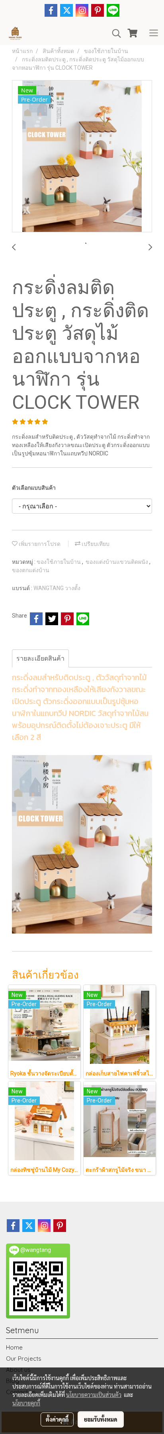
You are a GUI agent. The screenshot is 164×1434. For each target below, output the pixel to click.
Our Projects (23, 1358)
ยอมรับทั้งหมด (100, 1419)
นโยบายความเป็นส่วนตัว (93, 1394)
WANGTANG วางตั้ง (56, 588)
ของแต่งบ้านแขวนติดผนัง (117, 562)
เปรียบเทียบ (94, 544)
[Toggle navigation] (153, 33)
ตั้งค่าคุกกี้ (57, 1419)
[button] (114, 33)
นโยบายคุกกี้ (26, 1403)
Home (14, 1347)
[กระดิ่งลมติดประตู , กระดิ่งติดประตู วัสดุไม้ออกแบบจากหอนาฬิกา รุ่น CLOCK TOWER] (82, 156)
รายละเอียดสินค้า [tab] (40, 658)
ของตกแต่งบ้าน (30, 570)
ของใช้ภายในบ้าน (59, 562)
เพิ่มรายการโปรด (39, 544)
